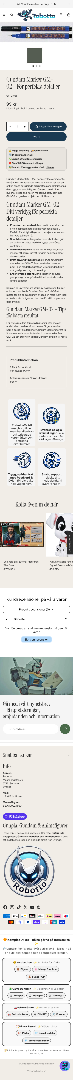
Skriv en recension (36, 639)
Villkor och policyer (36, 1071)
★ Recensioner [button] (70, 543)
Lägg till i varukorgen (50, 126)
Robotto (30, 1063)
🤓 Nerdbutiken (22, 962)
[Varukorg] (69, 15)
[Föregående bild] (4, 4)
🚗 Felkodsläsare (24, 1007)
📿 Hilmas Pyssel (26, 1026)
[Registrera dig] (65, 729)
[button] (65, 1066)
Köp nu (36, 136)
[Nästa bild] (69, 4)
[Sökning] (12, 15)
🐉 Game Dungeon (20, 988)
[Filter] (6, 619)
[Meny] (4, 15)
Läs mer (50, 167)
